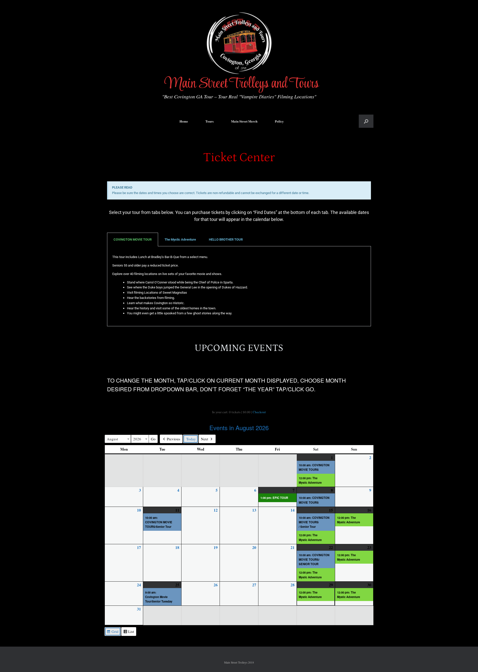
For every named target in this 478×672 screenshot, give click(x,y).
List (128, 632)
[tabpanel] (239, 286)
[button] (366, 121)
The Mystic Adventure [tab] (180, 239)
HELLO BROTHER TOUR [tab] (226, 239)
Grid (113, 632)
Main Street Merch (244, 121)
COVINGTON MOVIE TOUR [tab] (133, 239)
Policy (279, 121)
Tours (209, 121)
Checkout (259, 412)
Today (191, 438)
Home (183, 121)
